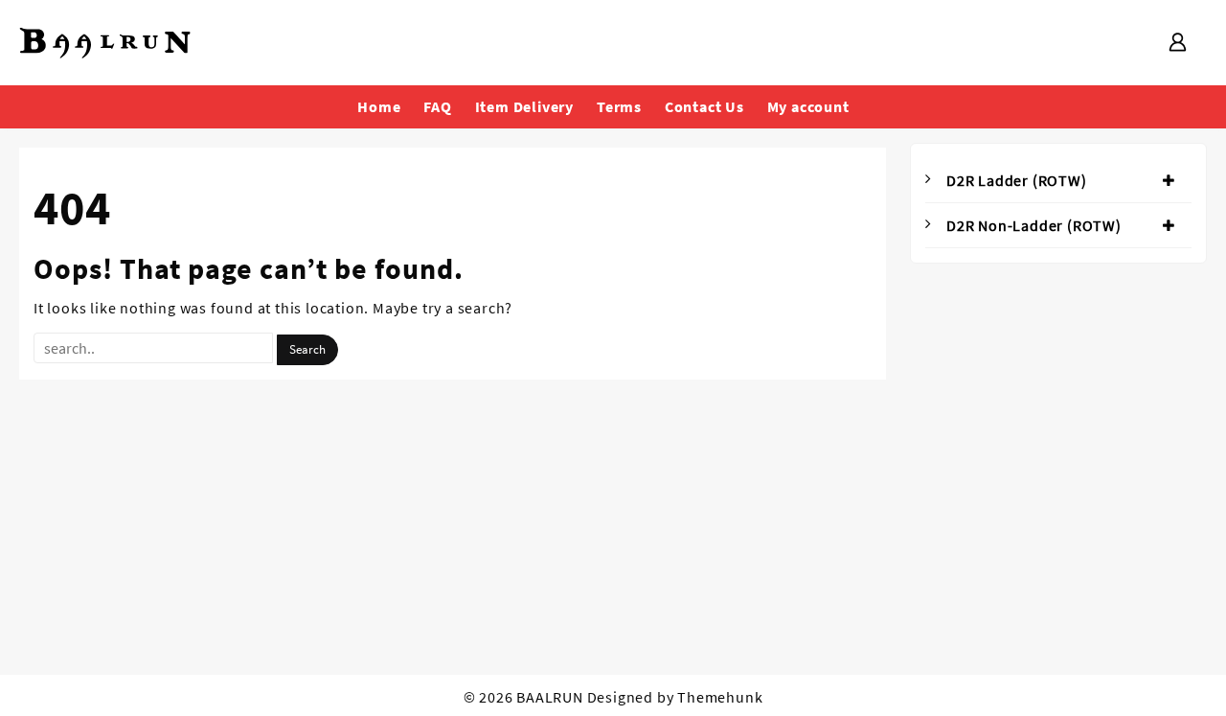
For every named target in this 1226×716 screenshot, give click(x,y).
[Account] (1177, 43)
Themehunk (719, 696)
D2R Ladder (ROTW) (1016, 180)
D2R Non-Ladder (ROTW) (1034, 225)
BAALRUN (549, 696)
